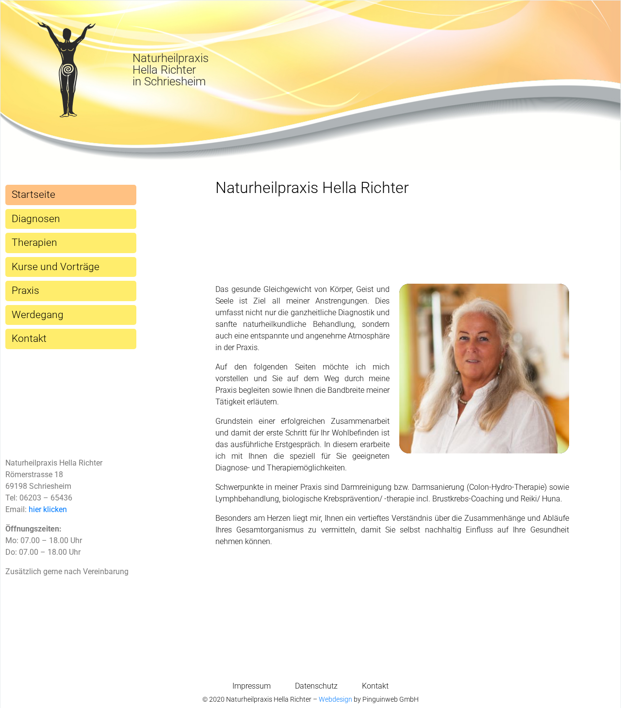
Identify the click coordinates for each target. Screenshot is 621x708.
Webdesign (335, 699)
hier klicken (48, 509)
